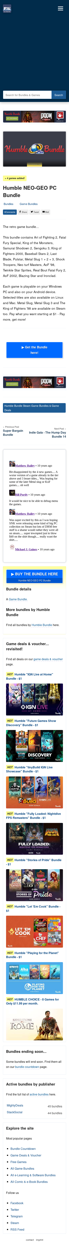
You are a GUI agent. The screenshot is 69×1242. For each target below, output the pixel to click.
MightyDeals (34, 1105)
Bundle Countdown (23, 1149)
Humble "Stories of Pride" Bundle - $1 (33, 862)
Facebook (16, 1203)
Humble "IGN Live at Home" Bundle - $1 (29, 676)
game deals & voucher (48, 659)
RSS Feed (17, 1229)
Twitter (14, 1209)
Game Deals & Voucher (25, 1155)
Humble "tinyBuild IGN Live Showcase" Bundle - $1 (29, 769)
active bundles (39, 1094)
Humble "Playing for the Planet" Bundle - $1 (32, 955)
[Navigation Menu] (60, 8)
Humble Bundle (42, 625)
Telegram (16, 1216)
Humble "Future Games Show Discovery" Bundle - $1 (31, 723)
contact (30, 1239)
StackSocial (34, 1112)
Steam (14, 1223)
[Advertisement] (34, 52)
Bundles (8, 204)
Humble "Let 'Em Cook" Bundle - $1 (33, 908)
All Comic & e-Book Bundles (29, 1182)
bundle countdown (27, 1067)
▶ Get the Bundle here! (34, 350)
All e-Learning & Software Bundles (33, 1175)
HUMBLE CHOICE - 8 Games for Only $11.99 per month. (32, 1001)
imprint (39, 1239)
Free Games (18, 1162)
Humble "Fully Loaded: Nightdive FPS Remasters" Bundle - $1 (33, 816)
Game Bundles (29, 204)
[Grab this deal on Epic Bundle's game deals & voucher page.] (34, 699)
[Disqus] (34, 505)
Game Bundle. (18, 599)
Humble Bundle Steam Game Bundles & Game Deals (31, 408)
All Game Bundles (22, 1168)
